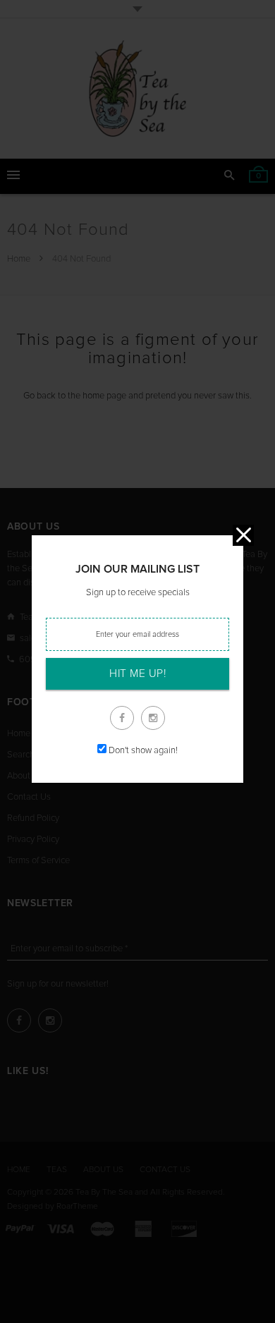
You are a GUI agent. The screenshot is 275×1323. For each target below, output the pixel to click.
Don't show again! (143, 750)
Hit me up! (137, 674)
